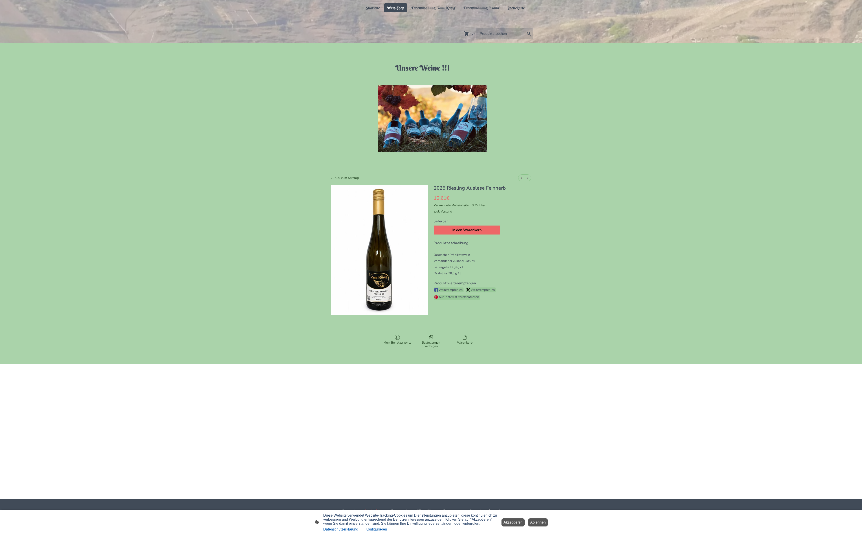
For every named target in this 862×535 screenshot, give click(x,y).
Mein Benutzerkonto (397, 342)
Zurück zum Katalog (345, 178)
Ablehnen (538, 522)
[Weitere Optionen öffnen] (367, 16)
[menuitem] (521, 178)
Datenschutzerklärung (340, 529)
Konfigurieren (376, 529)
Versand (446, 211)
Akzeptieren (513, 522)
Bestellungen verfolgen (431, 344)
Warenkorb (465, 342)
